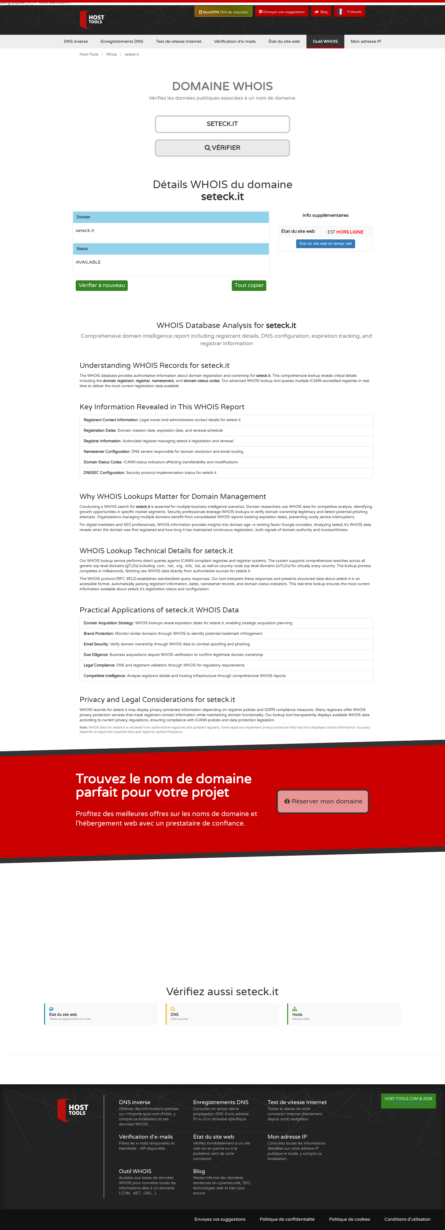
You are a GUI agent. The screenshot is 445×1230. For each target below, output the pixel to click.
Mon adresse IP (366, 41)
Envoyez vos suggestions (283, 12)
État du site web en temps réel (325, 243)
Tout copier (249, 285)
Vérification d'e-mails (235, 41)
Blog (324, 12)
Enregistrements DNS (122, 41)
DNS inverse (76, 41)
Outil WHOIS (325, 41)
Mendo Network (408, 1103)
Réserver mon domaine (326, 801)
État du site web (284, 41)
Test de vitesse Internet (178, 41)
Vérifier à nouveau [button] (102, 285)
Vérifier (225, 148)
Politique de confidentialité (287, 1219)
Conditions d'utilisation (407, 1219)
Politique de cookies (349, 1219)
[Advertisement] (222, 921)
